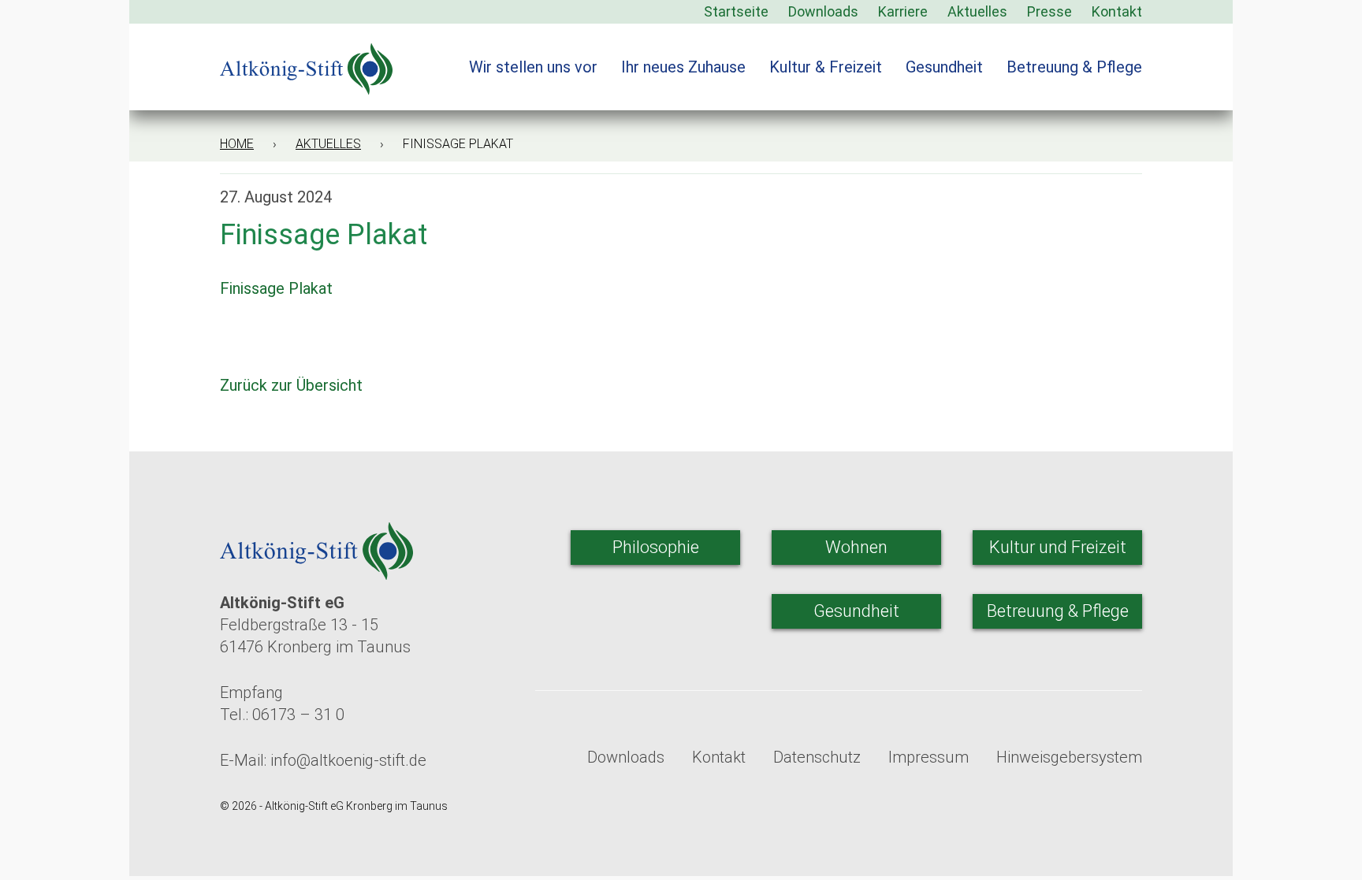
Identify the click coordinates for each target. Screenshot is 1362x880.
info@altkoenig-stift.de (348, 760)
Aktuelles (977, 11)
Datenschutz (817, 757)
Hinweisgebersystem (1069, 757)
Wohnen (856, 547)
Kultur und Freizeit (1057, 547)
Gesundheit (944, 67)
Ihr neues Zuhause (683, 67)
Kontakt (1117, 11)
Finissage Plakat (276, 288)
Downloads (823, 11)
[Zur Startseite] (306, 59)
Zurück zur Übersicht (293, 385)
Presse (1049, 11)
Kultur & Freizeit (825, 67)
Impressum (928, 757)
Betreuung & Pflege (1074, 67)
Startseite (736, 11)
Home (237, 143)
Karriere (903, 11)
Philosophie (655, 547)
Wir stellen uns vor (533, 67)
